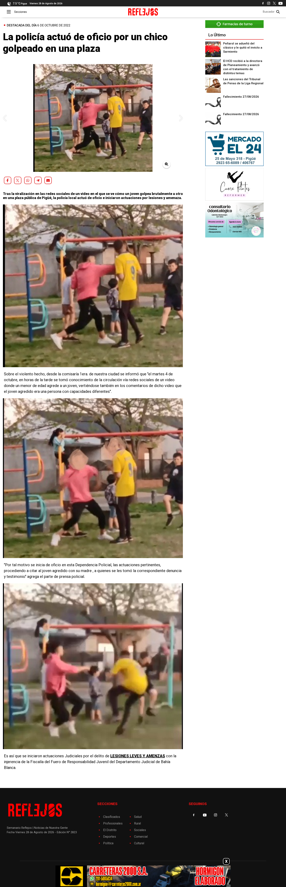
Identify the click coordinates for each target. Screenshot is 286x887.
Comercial (141, 836)
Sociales (140, 830)
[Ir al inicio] (143, 11)
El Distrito (110, 830)
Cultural (139, 843)
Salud (138, 817)
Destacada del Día (22, 25)
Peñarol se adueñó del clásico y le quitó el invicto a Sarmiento (242, 47)
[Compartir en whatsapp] (28, 180)
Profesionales (113, 823)
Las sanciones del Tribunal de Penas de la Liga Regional (243, 81)
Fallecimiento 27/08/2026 (241, 96)
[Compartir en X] (17, 180)
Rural (137, 823)
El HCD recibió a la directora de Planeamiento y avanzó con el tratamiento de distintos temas (242, 67)
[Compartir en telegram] (38, 180)
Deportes (109, 836)
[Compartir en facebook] (7, 180)
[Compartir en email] (48, 180)
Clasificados (111, 817)
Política (108, 843)
